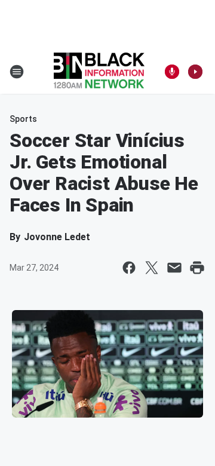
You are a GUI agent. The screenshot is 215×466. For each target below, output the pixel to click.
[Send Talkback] (172, 72)
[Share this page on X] (151, 267)
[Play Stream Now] (195, 72)
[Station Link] (99, 72)
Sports (23, 119)
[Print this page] (197, 267)
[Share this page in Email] (174, 267)
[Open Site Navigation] (17, 72)
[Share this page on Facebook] (129, 267)
